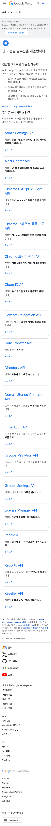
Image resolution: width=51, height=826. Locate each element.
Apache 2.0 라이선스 (26, 625)
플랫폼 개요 (7, 690)
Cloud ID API (14, 285)
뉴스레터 (6, 751)
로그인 (45, 3)
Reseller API (14, 593)
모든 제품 (6, 801)
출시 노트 (6, 699)
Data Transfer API (18, 343)
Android (5, 778)
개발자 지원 (7, 704)
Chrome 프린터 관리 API (23, 256)
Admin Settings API (19, 133)
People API (13, 535)
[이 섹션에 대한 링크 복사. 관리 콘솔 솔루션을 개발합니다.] (5, 56)
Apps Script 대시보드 (11, 725)
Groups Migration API (21, 455)
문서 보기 (6, 106)
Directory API (15, 368)
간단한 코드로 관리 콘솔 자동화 (20, 64)
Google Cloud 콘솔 (10, 730)
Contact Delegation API (23, 315)
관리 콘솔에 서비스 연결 (16, 112)
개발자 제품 (7, 695)
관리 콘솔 (6, 721)
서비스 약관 (7, 708)
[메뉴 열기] (4, 3)
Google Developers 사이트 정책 (35, 628)
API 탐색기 (6, 734)
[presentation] (25, 53)
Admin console (11, 12)
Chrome (5, 783)
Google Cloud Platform (12, 792)
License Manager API (21, 510)
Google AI (6, 796)
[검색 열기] (38, 3)
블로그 (5, 746)
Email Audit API (16, 427)
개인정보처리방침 (16, 813)
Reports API (14, 565)
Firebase (6, 787)
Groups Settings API (20, 486)
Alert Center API (17, 161)
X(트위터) (6, 756)
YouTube (6, 760)
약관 (4, 813)
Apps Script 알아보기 (23, 106)
